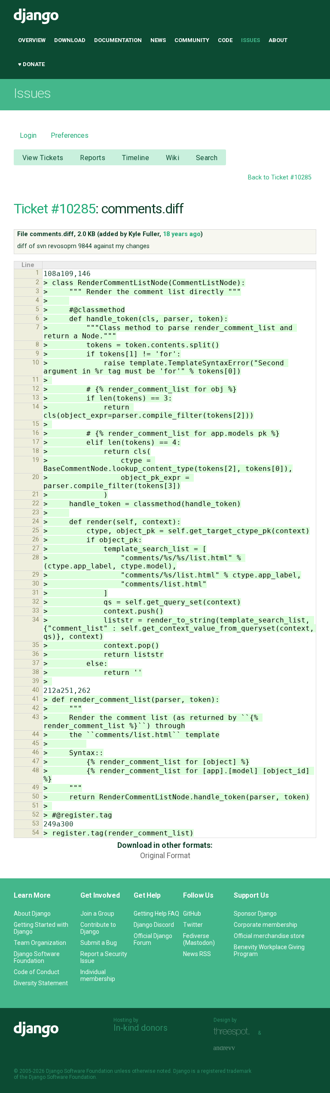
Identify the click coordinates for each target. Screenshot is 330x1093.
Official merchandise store (269, 935)
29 (35, 574)
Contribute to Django (98, 928)
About (278, 40)
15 (35, 424)
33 (35, 610)
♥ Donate (31, 64)
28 (35, 557)
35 (35, 645)
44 (35, 734)
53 (35, 823)
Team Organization (40, 942)
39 (35, 681)
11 (35, 379)
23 (35, 512)
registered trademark (226, 1071)
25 (35, 530)
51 (35, 805)
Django (36, 16)
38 (35, 672)
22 (35, 503)
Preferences (70, 135)
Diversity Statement (41, 983)
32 (35, 601)
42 (35, 708)
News (158, 40)
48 (35, 770)
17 (35, 442)
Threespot (234, 1032)
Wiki (173, 158)
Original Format (165, 855)
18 (35, 451)
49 (35, 787)
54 (35, 832)
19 (35, 460)
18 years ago (182, 234)
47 (35, 761)
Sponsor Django (255, 913)
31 (35, 592)
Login (28, 135)
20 (35, 477)
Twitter (193, 924)
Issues (250, 40)
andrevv (234, 1048)
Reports (92, 158)
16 (35, 433)
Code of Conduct (36, 972)
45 (35, 743)
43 (35, 717)
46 (35, 752)
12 (35, 388)
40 (35, 690)
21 (35, 494)
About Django (32, 913)
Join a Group (97, 913)
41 (35, 699)
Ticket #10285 (54, 208)
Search (207, 158)
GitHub (192, 913)
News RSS (197, 953)
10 (35, 362)
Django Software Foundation (37, 957)
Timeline (135, 158)
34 (35, 619)
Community (191, 40)
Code (225, 40)
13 (35, 397)
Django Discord (154, 924)
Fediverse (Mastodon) (199, 939)
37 (35, 663)
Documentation (118, 40)
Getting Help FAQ (156, 913)
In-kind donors (140, 1028)
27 (35, 548)
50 (35, 796)
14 (35, 406)
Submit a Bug (98, 942)
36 (35, 654)
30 (35, 583)
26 (35, 539)
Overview (32, 40)
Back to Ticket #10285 (280, 177)
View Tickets (43, 158)
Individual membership (97, 975)
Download (70, 40)
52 (35, 814)
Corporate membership (265, 924)
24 (35, 521)
